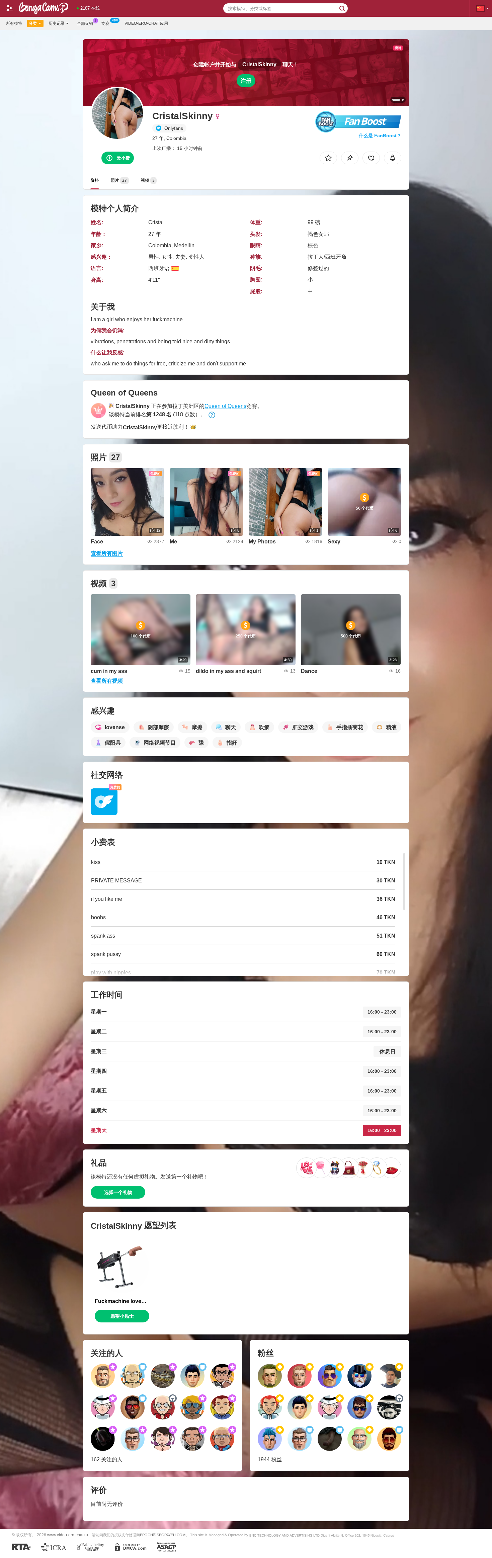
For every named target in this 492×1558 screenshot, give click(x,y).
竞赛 (105, 23)
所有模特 (14, 23)
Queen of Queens (225, 406)
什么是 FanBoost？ (380, 135)
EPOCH (146, 1535)
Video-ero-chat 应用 (146, 23)
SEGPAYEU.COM (171, 1535)
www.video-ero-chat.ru (67, 1535)
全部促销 (85, 23)
